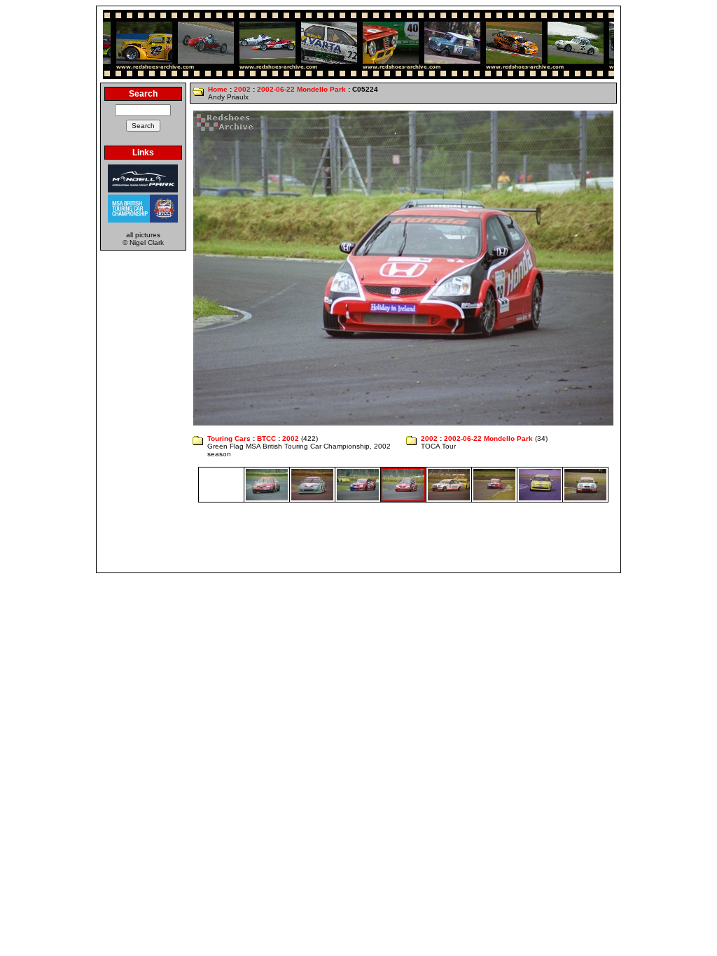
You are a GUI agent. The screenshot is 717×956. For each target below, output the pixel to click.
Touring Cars (229, 438)
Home (218, 89)
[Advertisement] (358, 537)
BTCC (266, 438)
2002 (242, 89)
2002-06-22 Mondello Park (301, 89)
